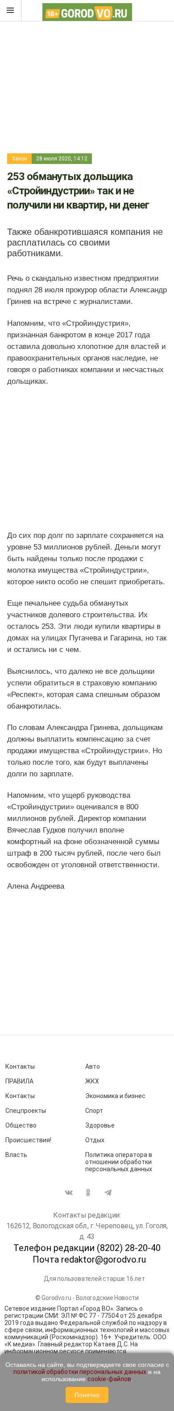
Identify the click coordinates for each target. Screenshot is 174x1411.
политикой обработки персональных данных (79, 1371)
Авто (92, 1066)
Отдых (94, 1140)
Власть (16, 1154)
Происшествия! (28, 1140)
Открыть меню (10, 10)
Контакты (20, 1066)
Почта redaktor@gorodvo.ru (89, 1259)
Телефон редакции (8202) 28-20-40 (87, 1248)
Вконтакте (68, 1192)
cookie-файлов (109, 1378)
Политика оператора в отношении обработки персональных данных (118, 1162)
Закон (19, 159)
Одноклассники (88, 1192)
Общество (21, 1125)
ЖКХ (92, 1081)
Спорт (94, 1110)
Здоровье (100, 1125)
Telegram (108, 1192)
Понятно (87, 1395)
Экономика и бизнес (115, 1095)
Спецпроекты (25, 1110)
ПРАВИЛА (19, 1081)
